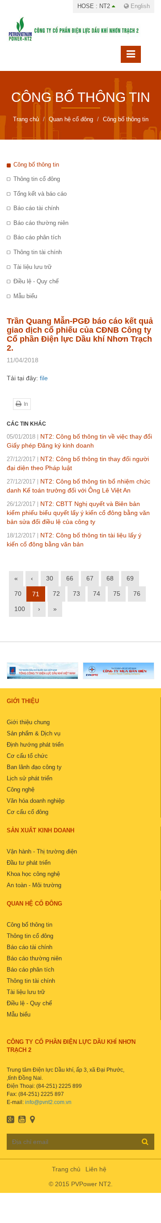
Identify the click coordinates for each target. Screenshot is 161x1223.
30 (49, 578)
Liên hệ (95, 1169)
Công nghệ (20, 789)
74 (96, 593)
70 (17, 593)
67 (89, 578)
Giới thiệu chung (28, 722)
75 (116, 593)
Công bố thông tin (36, 164)
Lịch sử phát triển (29, 778)
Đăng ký (145, 1141)
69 (130, 578)
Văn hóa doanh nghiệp (35, 800)
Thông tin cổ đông (36, 179)
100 (19, 608)
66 (69, 578)
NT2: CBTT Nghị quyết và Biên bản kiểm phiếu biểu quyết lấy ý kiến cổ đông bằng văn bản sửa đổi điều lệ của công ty (78, 512)
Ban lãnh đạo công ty (34, 767)
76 (136, 593)
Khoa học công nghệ (33, 874)
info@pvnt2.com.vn (48, 1102)
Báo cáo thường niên (40, 223)
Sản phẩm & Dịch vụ (33, 733)
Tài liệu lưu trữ (32, 267)
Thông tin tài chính (37, 252)
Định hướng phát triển (35, 744)
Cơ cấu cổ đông (27, 812)
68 (110, 578)
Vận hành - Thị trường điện (42, 851)
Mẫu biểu (25, 296)
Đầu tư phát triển (29, 862)
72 (56, 593)
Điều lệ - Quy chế (36, 281)
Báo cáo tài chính (36, 208)
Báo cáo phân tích (37, 237)
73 (76, 593)
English (139, 6)
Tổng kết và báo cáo (40, 193)
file (44, 378)
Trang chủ (66, 1169)
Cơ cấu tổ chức (27, 755)
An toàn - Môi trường (34, 885)
